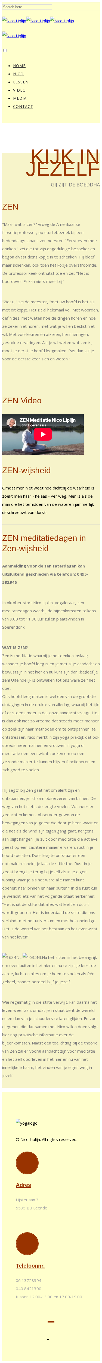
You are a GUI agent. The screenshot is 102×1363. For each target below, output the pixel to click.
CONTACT (23, 106)
